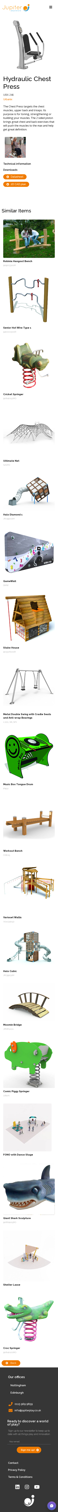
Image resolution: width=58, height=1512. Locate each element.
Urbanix (7, 99)
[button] (51, 1505)
